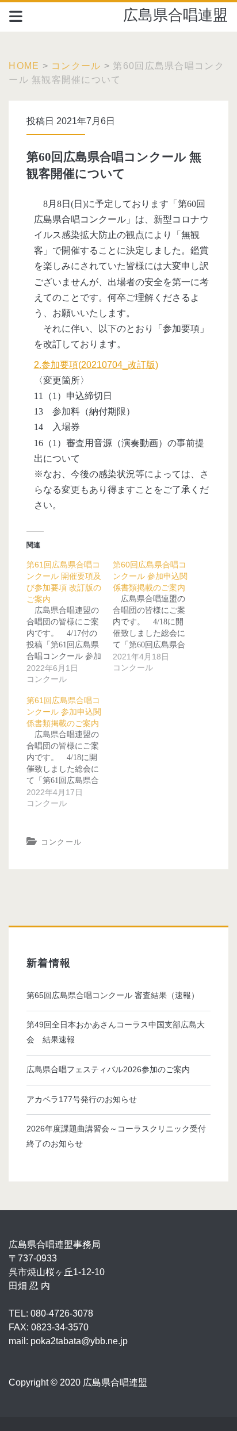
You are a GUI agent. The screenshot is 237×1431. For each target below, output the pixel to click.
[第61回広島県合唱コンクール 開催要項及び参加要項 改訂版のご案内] (69, 622)
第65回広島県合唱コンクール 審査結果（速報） (112, 995)
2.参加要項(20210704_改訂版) (96, 365)
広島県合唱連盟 (175, 15)
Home (24, 66)
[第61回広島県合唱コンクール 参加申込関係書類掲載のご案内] (69, 752)
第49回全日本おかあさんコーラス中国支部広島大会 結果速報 (115, 1032)
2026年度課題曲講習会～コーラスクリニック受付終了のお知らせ (116, 1136)
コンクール (76, 66)
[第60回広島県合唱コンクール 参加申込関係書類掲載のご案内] (156, 616)
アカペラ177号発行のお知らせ (81, 1099)
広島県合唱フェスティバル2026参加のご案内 (108, 1069)
